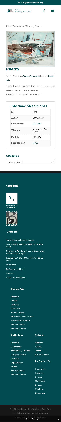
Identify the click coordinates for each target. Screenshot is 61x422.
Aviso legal (11, 265)
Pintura (29, 26)
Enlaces (38, 385)
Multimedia (40, 381)
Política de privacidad (15, 278)
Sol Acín (38, 377)
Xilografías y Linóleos (20, 351)
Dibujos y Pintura (18, 355)
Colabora (39, 389)
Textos (14, 367)
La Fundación (42, 361)
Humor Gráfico (17, 312)
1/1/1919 (37, 123)
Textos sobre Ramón (20, 320)
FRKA (35, 142)
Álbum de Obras (18, 328)
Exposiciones (17, 363)
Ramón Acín (18, 26)
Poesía (38, 347)
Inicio (8, 26)
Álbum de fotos (18, 324)
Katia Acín (17, 335)
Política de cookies (15, 269)
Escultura (15, 305)
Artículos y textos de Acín (22, 316)
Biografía (15, 297)
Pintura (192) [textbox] (29, 162)
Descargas (40, 393)
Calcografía (16, 347)
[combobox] (30, 161)
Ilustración (15, 309)
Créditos (10, 273)
